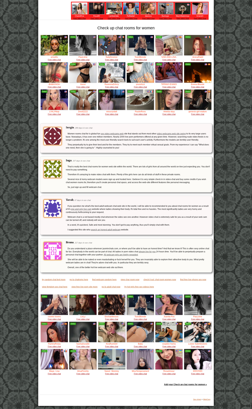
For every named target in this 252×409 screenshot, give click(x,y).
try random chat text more (53, 279)
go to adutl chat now (111, 287)
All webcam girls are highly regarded (121, 255)
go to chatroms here (79, 279)
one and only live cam (81, 209)
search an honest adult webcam (106, 229)
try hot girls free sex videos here (139, 287)
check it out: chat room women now (159, 279)
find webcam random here (104, 279)
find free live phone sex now (193, 279)
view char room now (130, 279)
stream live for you (147, 251)
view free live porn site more (84, 287)
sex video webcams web (112, 134)
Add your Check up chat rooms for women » (185, 384)
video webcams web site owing (171, 134)
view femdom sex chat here (54, 287)
